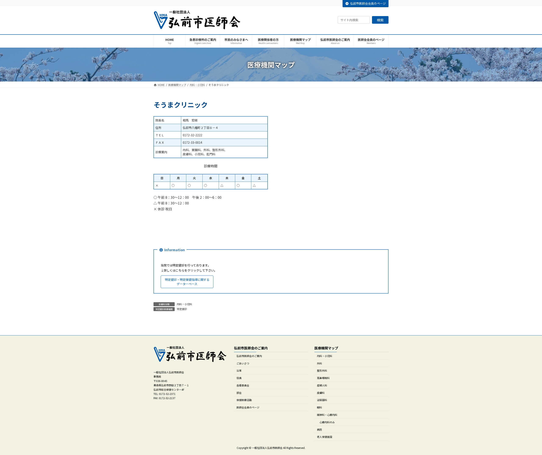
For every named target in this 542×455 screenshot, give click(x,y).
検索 (380, 19)
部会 (239, 392)
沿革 (239, 370)
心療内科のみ (327, 422)
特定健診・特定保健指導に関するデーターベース (187, 281)
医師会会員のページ (247, 407)
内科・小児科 (184, 304)
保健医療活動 (244, 400)
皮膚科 (321, 392)
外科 (319, 363)
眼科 (319, 407)
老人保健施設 (324, 436)
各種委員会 (242, 385)
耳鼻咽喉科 (323, 378)
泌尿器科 (322, 400)
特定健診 (182, 309)
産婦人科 (322, 385)
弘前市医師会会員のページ (368, 3)
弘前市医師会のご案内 (249, 355)
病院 (319, 429)
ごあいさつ (242, 363)
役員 (239, 378)
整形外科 (322, 370)
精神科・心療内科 (327, 414)
